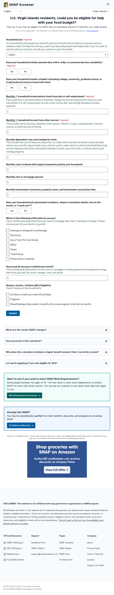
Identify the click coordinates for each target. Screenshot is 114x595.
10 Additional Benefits (21, 425)
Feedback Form (38, 542)
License (90, 559)
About (90, 542)
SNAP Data (64, 554)
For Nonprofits (66, 559)
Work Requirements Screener (24, 395)
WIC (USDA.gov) (14, 548)
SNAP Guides (65, 548)
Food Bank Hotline (15, 559)
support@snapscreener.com (44, 554)
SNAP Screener (66, 542)
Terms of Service (95, 554)
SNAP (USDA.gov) (15, 542)
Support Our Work (95, 565)
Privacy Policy (93, 548)
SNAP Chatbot (38, 548)
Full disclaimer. (92, 31)
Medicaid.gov (13, 554)
